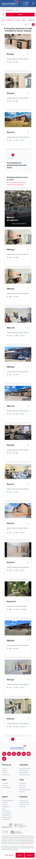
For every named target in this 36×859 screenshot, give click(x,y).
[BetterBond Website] (7, 825)
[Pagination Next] (26, 739)
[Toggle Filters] (3, 14)
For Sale (17, 20)
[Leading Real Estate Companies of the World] (25, 3)
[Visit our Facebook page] (4, 754)
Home (3, 20)
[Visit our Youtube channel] (24, 754)
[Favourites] (28, 54)
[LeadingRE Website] (5, 832)
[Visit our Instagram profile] (14, 754)
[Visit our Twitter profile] (19, 754)
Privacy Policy (29, 843)
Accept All (30, 855)
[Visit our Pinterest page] (29, 754)
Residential (10, 20)
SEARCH (20, 14)
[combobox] (23, 10)
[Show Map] (33, 24)
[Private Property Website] (17, 832)
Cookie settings (8, 855)
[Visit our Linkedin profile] (9, 754)
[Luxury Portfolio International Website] (21, 825)
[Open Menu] (33, 3)
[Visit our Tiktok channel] (4, 759)
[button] (14, 10)
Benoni (24, 20)
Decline (20, 855)
